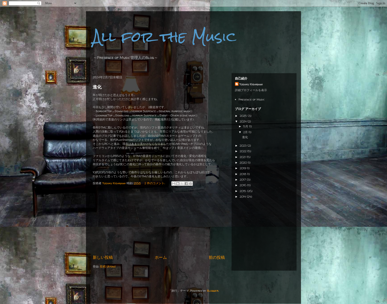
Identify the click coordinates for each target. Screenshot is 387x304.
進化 (97, 86)
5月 (246, 126)
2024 (243, 121)
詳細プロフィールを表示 (251, 90)
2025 (244, 116)
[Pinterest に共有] (190, 183)
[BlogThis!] (178, 183)
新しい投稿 (103, 257)
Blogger (212, 291)
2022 (243, 151)
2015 (243, 191)
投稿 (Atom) (108, 266)
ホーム (161, 257)
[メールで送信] (173, 183)
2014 (243, 197)
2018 (243, 174)
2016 (243, 185)
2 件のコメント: (155, 183)
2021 (243, 157)
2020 (244, 163)
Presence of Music (252, 99)
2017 (243, 180)
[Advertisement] (158, 221)
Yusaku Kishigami (251, 84)
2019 (243, 168)
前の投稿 (217, 257)
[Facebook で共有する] (186, 183)
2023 (243, 145)
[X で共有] (182, 183)
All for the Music (164, 36)
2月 (246, 132)
